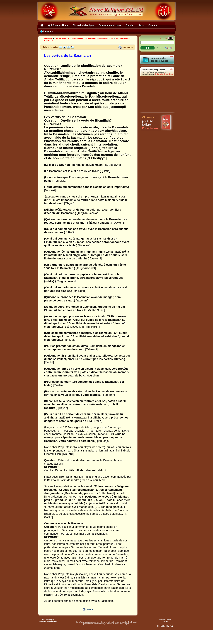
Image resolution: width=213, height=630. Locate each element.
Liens (141, 25)
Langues (48, 31)
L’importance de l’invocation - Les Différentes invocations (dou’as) (84, 38)
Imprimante (128, 47)
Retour (90, 610)
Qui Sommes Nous (58, 25)
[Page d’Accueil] (42, 25)
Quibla (129, 25)
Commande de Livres (110, 25)
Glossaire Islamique (83, 25)
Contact (152, 25)
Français (48, 38)
